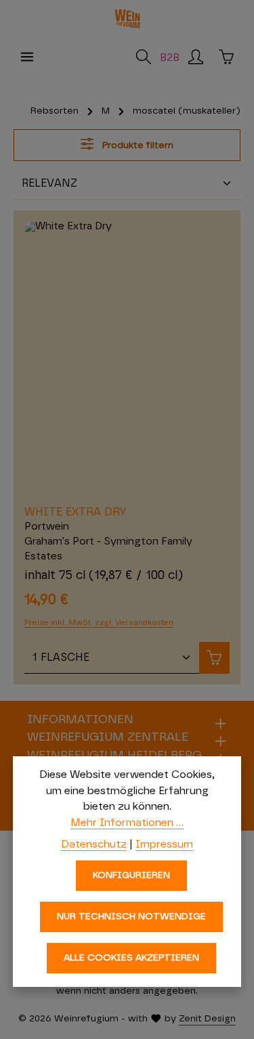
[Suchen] (143, 56)
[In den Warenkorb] (214, 658)
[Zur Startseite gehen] (127, 19)
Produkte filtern (136, 145)
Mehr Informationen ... (127, 822)
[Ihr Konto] (195, 56)
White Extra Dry (75, 512)
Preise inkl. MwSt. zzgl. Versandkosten (98, 622)
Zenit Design (207, 1018)
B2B (169, 58)
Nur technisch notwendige (131, 916)
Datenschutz (94, 844)
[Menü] (27, 56)
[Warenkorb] (226, 56)
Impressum (164, 844)
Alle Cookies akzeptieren (131, 958)
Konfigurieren (131, 875)
